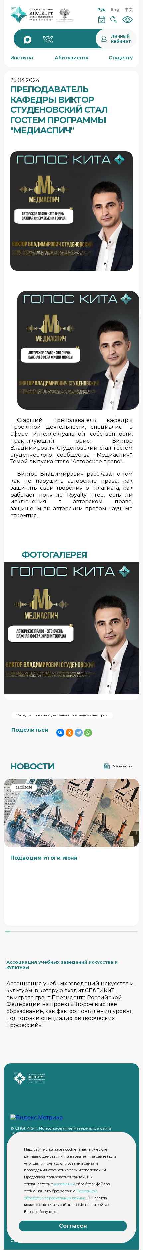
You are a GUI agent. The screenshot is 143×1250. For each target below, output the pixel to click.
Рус (101, 9)
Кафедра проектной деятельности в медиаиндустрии (62, 715)
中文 (129, 9)
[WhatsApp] (88, 733)
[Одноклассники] (69, 733)
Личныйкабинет (121, 39)
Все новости (122, 766)
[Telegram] (79, 733)
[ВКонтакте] (60, 733)
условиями (64, 1184)
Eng (115, 9)
